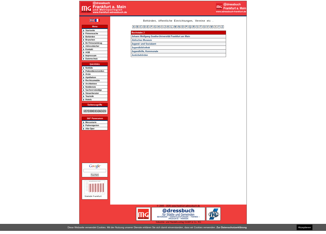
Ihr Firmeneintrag (93, 43)
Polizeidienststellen (94, 71)
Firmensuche (91, 33)
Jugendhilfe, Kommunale (145, 51)
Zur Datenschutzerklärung (231, 227)
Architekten (91, 84)
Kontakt (89, 49)
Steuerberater (92, 93)
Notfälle (89, 68)
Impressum (90, 55)
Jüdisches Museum (142, 40)
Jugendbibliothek (141, 47)
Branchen (90, 40)
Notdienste (90, 87)
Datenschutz (91, 59)
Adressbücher (92, 46)
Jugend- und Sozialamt (144, 44)
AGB (87, 52)
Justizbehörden (140, 55)
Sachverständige (93, 90)
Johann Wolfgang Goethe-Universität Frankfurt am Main (161, 36)
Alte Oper (90, 128)
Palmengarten (92, 125)
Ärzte (88, 74)
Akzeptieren (304, 227)
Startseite (90, 30)
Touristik (89, 96)
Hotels (88, 99)
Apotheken (90, 77)
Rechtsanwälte (92, 80)
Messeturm (90, 122)
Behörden (90, 37)
